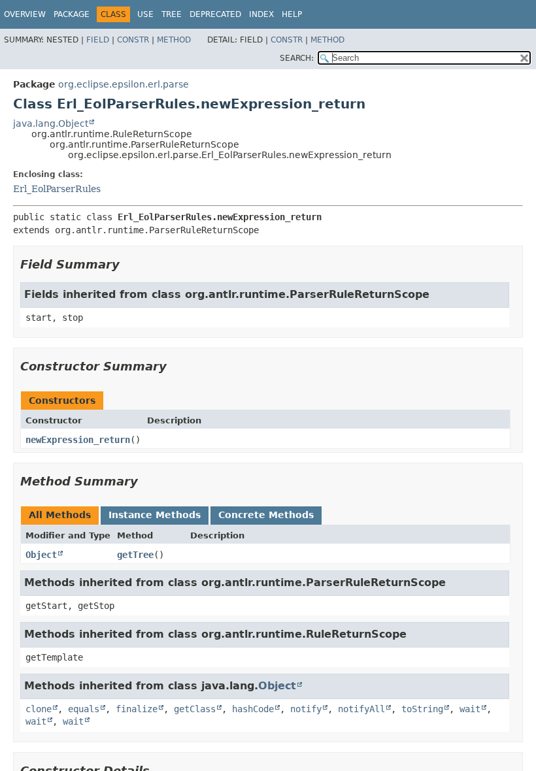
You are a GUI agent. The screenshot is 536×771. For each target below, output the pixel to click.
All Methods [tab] (60, 515)
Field (97, 39)
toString (422, 709)
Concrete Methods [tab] (266, 515)
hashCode (253, 709)
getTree (135, 555)
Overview (25, 14)
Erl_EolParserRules (57, 189)
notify (306, 709)
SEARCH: (297, 58)
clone (38, 709)
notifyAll (361, 709)
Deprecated (215, 14)
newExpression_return (77, 440)
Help (292, 14)
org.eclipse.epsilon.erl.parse (123, 84)
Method (174, 39)
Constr (133, 39)
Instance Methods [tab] (155, 515)
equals (83, 709)
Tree (171, 14)
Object (41, 555)
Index (261, 14)
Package (72, 14)
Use (145, 14)
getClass (195, 709)
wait (470, 709)
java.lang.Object (50, 123)
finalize (137, 709)
